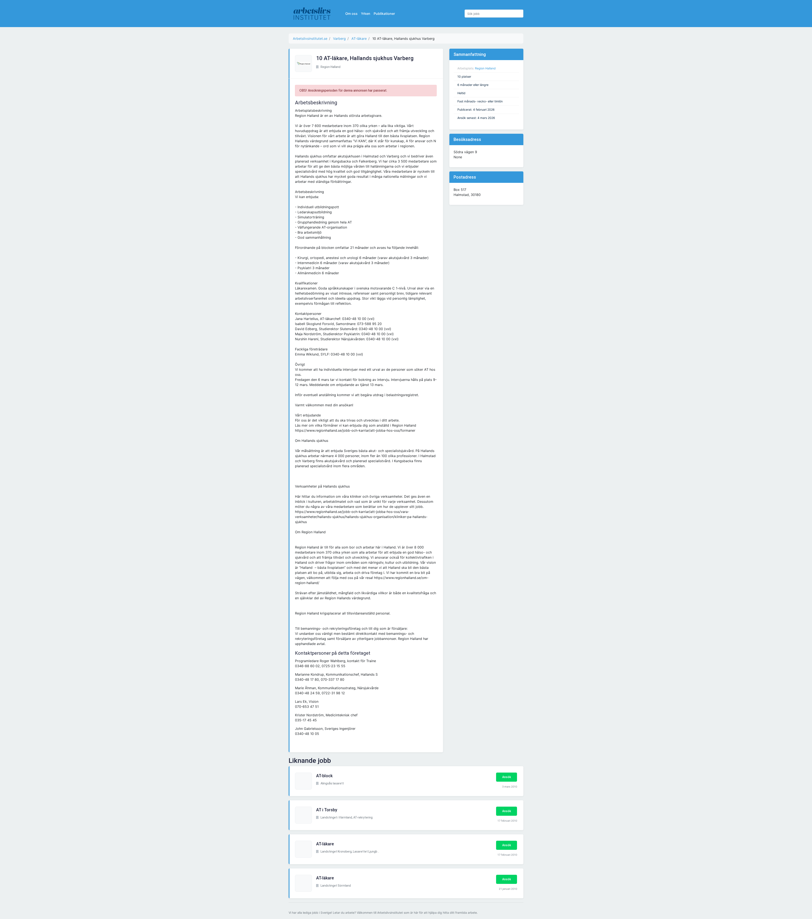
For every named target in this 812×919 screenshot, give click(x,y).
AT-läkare (325, 843)
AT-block (324, 775)
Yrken (365, 13)
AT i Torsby (326, 809)
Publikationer (384, 13)
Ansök (506, 777)
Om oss (351, 13)
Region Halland (485, 68)
